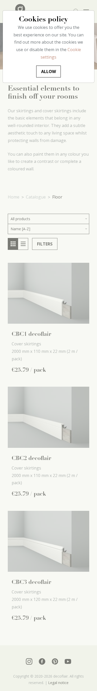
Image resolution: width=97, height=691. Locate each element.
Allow (48, 71)
